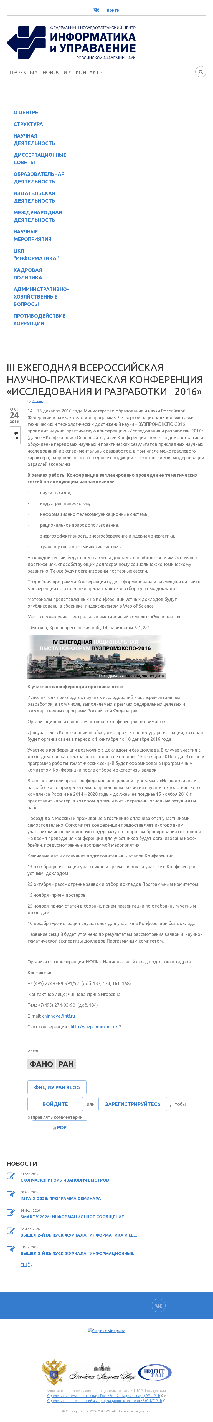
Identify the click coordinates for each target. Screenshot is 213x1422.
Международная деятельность (38, 216)
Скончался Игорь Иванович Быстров (65, 1180)
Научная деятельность (31, 139)
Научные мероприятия (29, 235)
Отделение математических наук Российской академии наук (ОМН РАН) (105, 1396)
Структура (25, 125)
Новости (54, 72)
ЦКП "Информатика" (33, 254)
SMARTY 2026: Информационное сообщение (72, 1216)
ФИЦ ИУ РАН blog (57, 1087)
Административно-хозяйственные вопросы (37, 296)
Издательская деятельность (31, 196)
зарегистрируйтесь (133, 1104)
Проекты (21, 72)
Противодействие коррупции (36, 319)
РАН (66, 1064)
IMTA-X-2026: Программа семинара (61, 1198)
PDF (62, 1127)
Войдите (55, 1104)
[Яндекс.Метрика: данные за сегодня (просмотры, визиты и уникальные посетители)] (106, 1331)
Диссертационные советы (40, 158)
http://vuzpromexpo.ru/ (96, 1026)
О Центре (22, 113)
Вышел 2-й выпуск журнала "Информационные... (78, 1253)
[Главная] (71, 42)
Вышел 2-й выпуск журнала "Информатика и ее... (79, 1235)
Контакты (90, 72)
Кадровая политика (24, 273)
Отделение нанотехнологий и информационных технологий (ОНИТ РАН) (106, 1401)
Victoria (37, 401)
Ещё (26, 1264)
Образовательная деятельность (36, 177)
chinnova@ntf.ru (60, 1015)
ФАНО (41, 1064)
